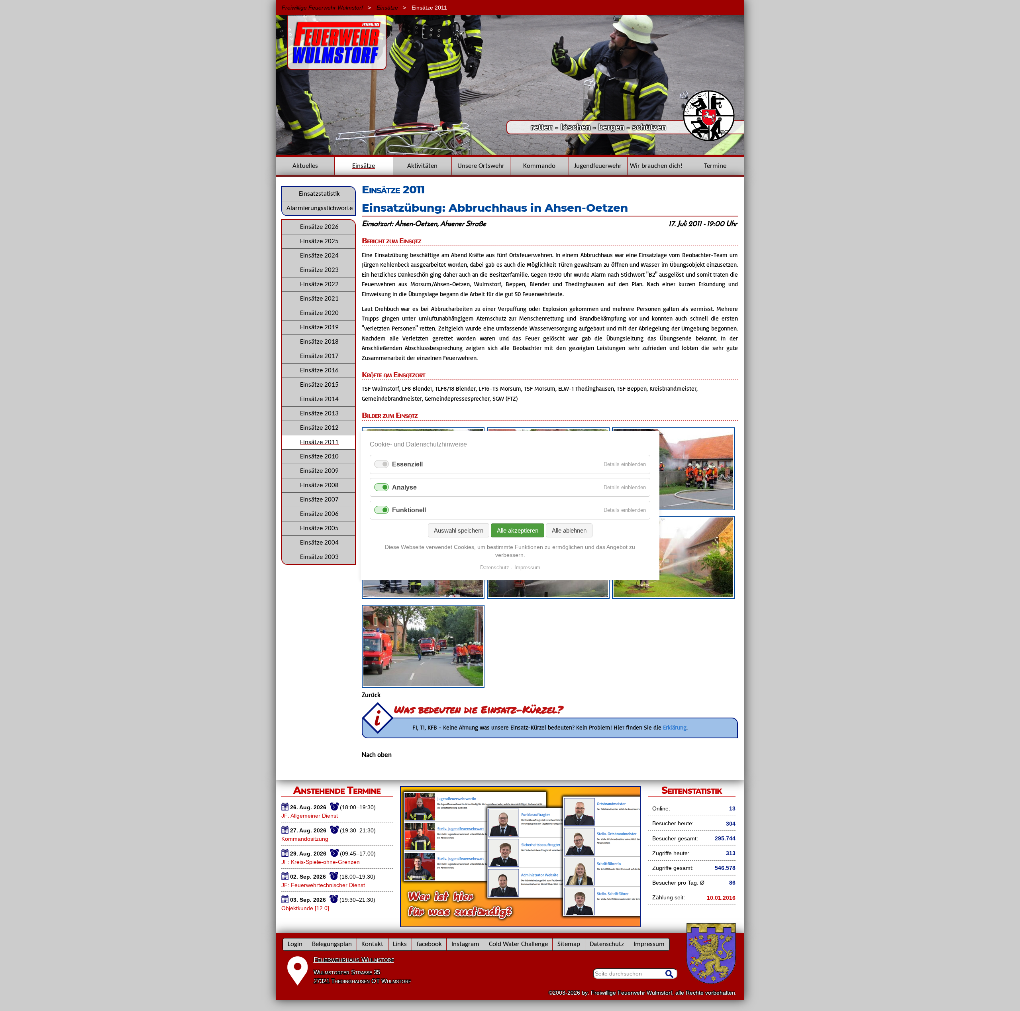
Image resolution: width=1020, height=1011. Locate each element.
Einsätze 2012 (319, 428)
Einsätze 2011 (319, 442)
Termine (715, 166)
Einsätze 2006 (319, 514)
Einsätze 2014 (319, 399)
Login (295, 944)
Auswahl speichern (458, 530)
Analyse (404, 487)
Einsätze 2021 (319, 298)
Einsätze (387, 7)
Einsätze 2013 (319, 413)
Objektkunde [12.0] (305, 908)
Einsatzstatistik (319, 194)
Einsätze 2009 (319, 471)
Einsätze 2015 (319, 385)
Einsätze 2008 (319, 485)
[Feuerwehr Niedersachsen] (709, 140)
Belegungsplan (332, 944)
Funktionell (409, 510)
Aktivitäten (422, 166)
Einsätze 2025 (319, 241)
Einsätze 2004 (319, 542)
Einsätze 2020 (319, 313)
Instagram (465, 944)
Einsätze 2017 (319, 356)
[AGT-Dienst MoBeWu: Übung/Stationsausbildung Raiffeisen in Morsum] (510, 152)
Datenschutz (607, 944)
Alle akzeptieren (517, 530)
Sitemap (568, 944)
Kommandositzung (304, 839)
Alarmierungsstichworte (319, 208)
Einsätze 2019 (319, 327)
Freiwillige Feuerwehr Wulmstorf (322, 7)
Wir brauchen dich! (656, 166)
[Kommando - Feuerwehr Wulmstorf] (520, 924)
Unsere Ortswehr (480, 166)
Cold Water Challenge (518, 944)
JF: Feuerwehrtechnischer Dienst (323, 885)
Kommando (539, 166)
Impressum (649, 944)
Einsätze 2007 (319, 499)
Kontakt (372, 944)
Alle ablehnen (569, 530)
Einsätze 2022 (319, 284)
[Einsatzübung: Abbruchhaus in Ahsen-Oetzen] (673, 508)
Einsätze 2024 (319, 255)
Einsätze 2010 (319, 456)
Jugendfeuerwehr (598, 166)
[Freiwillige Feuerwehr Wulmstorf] (337, 66)
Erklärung (675, 727)
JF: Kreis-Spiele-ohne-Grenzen (320, 862)
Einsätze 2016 (319, 370)
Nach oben (377, 755)
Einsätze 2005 (319, 528)
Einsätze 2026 (319, 227)
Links (400, 944)
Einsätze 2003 (319, 557)
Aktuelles (305, 166)
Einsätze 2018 (319, 341)
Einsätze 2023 (319, 270)
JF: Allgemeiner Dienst (309, 815)
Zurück (371, 695)
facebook (429, 944)
